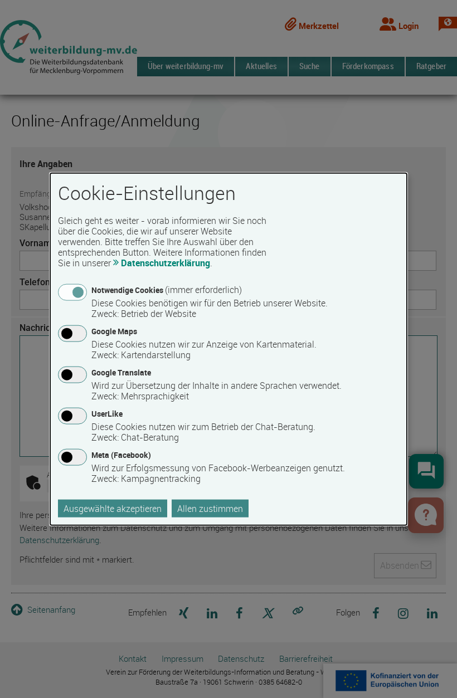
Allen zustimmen (210, 508)
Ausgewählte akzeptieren (113, 508)
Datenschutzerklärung (165, 262)
